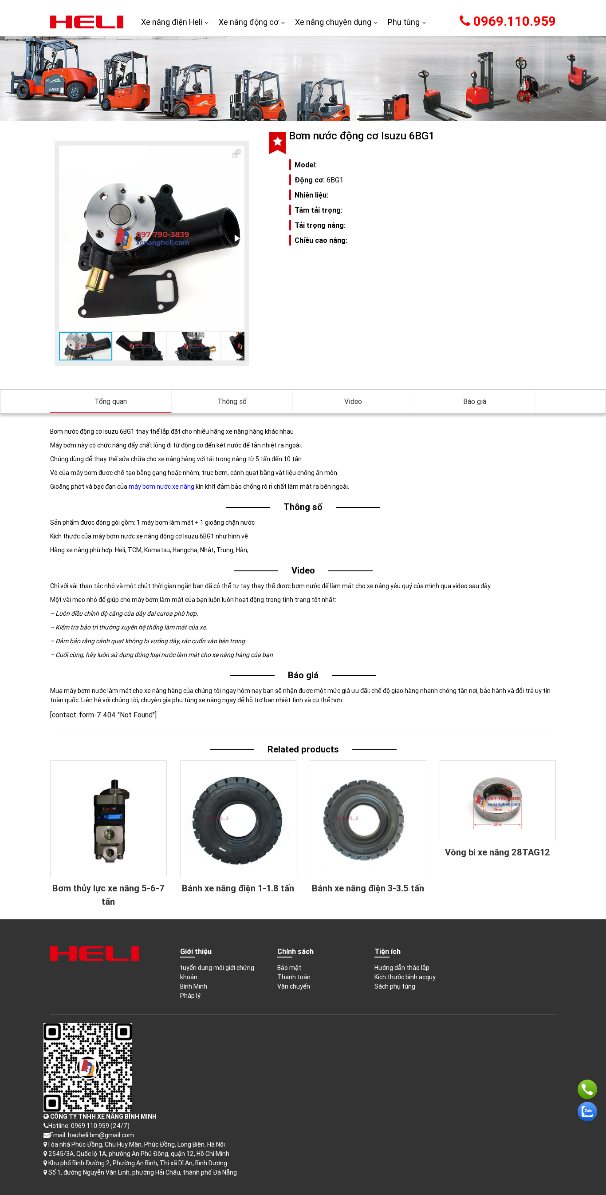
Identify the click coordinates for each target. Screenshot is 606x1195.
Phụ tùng (404, 22)
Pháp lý (190, 996)
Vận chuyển (293, 986)
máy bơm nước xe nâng (161, 487)
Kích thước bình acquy (405, 977)
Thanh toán (294, 977)
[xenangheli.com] (86, 21)
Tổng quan (110, 401)
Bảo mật (289, 968)
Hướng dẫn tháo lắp (401, 968)
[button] (236, 153)
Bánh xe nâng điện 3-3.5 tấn (368, 888)
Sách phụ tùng (394, 986)
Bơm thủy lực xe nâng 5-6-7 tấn (108, 894)
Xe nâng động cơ (249, 22)
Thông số (232, 401)
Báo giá (474, 401)
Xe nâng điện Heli (171, 22)
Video (353, 401)
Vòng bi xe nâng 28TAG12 (497, 852)
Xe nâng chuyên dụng (333, 22)
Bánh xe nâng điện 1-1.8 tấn (238, 888)
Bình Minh (193, 986)
